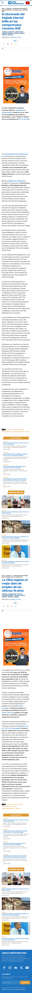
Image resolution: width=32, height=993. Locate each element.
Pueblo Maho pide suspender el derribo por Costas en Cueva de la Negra (15, 454)
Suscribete (25, 982)
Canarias (9, 8)
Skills (27, 431)
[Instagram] (9, 968)
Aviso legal (15, 989)
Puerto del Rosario (7, 33)
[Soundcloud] (15, 968)
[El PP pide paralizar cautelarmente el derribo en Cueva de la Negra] (16, 551)
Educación (11, 32)
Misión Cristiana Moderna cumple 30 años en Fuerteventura (16, 443)
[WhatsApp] (16, 44)
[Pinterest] (12, 44)
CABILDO (5, 465)
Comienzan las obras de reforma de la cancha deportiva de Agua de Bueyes (15, 479)
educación (9, 429)
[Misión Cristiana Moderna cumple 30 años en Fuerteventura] (16, 502)
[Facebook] (3, 44)
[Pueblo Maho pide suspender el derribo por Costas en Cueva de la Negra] (16, 526)
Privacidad (22, 989)
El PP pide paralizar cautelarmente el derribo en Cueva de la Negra (14, 467)
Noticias (22, 33)
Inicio (3, 8)
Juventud (16, 33)
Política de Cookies (6, 989)
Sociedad (10, 34)
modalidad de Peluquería (15, 181)
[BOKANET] (16, 85)
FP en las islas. (24, 119)
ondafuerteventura (18, 431)
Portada (4, 34)
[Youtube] (27, 968)
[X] (7, 44)
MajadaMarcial (6, 431)
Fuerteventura (18, 429)
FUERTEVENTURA (19, 32)
